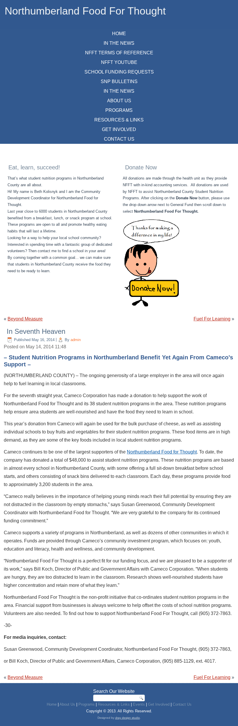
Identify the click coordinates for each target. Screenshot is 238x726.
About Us (119, 100)
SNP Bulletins (119, 81)
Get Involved (119, 129)
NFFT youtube (119, 62)
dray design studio (127, 717)
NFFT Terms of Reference (119, 52)
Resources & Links (119, 119)
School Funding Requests (119, 71)
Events (139, 704)
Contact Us (119, 139)
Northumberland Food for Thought (162, 451)
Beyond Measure (25, 318)
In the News (119, 91)
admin (76, 340)
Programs (119, 110)
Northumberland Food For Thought (85, 11)
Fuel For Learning (212, 318)
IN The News (119, 43)
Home (119, 33)
